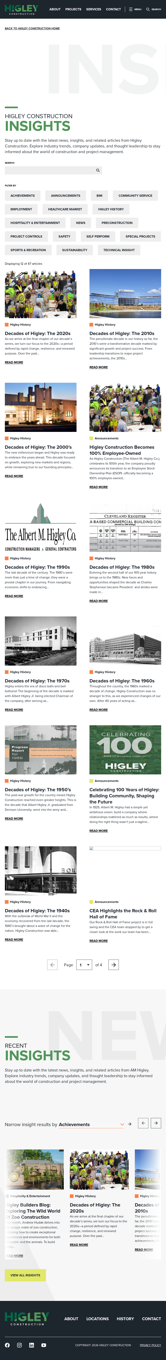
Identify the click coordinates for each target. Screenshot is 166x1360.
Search (9, 163)
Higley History (111, 209)
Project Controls (26, 236)
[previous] (143, 1123)
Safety (64, 236)
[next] (156, 1123)
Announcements (65, 195)
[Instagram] (19, 1345)
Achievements (23, 195)
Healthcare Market (65, 209)
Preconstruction (117, 223)
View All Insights (25, 1275)
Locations (97, 1319)
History (125, 1319)
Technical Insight (119, 250)
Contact (151, 1319)
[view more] (130, 1124)
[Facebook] (7, 1345)
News (80, 223)
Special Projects (140, 236)
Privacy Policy (150, 1345)
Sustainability (74, 250)
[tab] (55, 9)
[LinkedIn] (31, 1345)
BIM (99, 195)
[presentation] (21, 9)
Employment (21, 209)
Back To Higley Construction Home (32, 28)
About (71, 1319)
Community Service (135, 195)
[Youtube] (43, 1345)
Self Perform (98, 236)
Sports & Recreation (28, 250)
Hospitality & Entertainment (35, 223)
